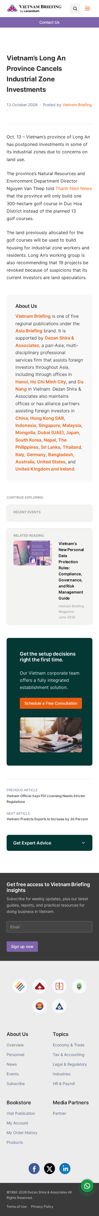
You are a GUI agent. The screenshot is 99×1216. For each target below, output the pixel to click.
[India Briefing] (79, 986)
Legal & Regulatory (70, 1064)
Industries (61, 1073)
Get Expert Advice (32, 843)
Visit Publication (21, 1113)
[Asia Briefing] (39, 986)
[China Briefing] (59, 986)
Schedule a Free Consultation (50, 703)
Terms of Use (17, 1206)
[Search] (75, 8)
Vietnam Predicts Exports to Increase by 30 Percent (47, 819)
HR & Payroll (64, 1083)
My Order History (22, 1132)
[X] (49, 1168)
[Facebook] (34, 1168)
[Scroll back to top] (86, 1205)
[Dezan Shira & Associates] (20, 986)
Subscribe (16, 1083)
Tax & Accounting (68, 1054)
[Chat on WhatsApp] (87, 1186)
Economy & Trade (68, 1045)
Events (13, 1073)
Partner (59, 1113)
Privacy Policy (42, 1206)
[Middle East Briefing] (59, 1006)
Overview (15, 1045)
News (12, 1064)
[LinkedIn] (64, 1168)
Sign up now (22, 946)
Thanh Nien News (74, 188)
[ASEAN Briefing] (39, 1006)
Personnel (15, 1054)
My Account (17, 1123)
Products (15, 1142)
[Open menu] (87, 9)
